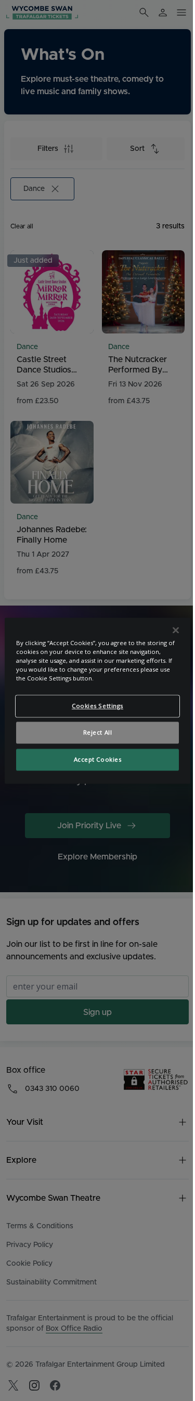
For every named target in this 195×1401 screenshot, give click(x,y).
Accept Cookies (98, 759)
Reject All (97, 732)
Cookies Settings (97, 706)
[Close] (175, 630)
